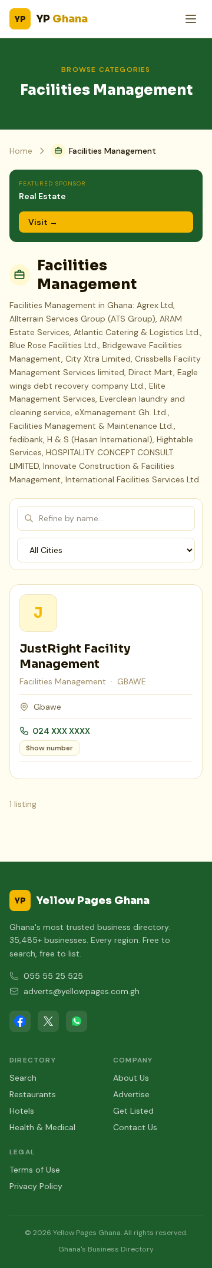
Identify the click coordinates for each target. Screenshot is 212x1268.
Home (20, 150)
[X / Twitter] (48, 1021)
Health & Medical (42, 1127)
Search (23, 1077)
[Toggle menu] (191, 19)
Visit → (43, 222)
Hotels (21, 1110)
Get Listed (133, 1110)
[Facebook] (20, 1021)
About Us (131, 1077)
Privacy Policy (35, 1186)
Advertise (131, 1094)
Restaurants (32, 1094)
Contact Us (135, 1127)
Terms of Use (34, 1169)
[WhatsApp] (76, 1021)
